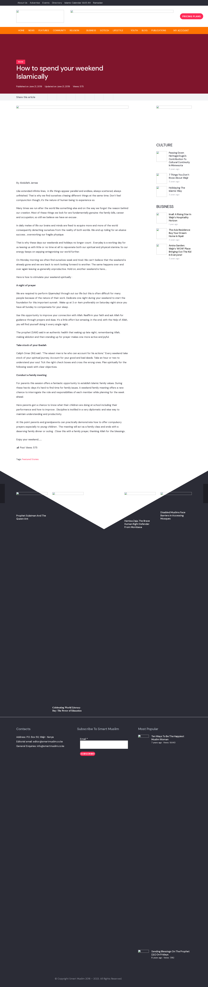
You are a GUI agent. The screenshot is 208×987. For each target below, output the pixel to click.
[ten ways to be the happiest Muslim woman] (143, 737)
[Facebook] (180, 2)
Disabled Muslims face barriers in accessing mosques (172, 515)
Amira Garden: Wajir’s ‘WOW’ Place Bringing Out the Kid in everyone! (180, 250)
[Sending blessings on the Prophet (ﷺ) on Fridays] (143, 952)
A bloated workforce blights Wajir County (100, 495)
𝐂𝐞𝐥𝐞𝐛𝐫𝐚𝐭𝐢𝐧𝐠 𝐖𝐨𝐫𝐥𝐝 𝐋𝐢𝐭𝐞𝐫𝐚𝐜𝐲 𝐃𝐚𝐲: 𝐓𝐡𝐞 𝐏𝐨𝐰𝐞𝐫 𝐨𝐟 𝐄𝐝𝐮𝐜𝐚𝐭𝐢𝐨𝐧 (67, 709)
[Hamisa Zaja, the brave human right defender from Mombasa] (140, 494)
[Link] (40, 16)
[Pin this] (71, 97)
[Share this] (42, 97)
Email (84, 739)
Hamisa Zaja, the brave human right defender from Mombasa (137, 524)
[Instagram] (135, 978)
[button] (182, 30)
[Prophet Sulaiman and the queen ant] (32, 494)
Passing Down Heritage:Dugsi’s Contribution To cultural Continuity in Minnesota (179, 159)
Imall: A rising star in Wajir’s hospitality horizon (180, 217)
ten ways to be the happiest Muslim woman (167, 738)
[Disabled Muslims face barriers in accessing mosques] (176, 494)
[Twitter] (185, 2)
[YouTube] (149, 978)
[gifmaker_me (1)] (121, 11)
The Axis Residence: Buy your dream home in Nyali (180, 233)
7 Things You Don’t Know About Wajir (179, 176)
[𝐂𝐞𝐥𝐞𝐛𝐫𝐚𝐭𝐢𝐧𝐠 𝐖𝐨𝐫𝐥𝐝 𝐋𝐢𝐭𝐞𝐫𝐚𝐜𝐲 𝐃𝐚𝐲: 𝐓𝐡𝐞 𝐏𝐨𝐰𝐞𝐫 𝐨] (68, 494)
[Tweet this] (52, 97)
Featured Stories (30, 459)
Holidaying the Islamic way (177, 189)
